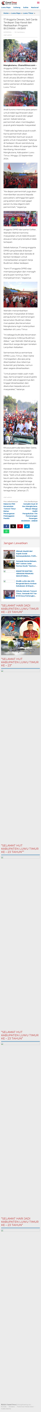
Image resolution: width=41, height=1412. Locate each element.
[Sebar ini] (6, 526)
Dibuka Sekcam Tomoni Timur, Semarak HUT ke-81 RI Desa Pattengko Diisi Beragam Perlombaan (26, 596)
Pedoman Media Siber (25, 1407)
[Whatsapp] (6, 531)
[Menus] (38, 2)
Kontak (3, 1407)
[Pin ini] (20, 526)
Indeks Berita (6, 1409)
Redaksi (12, 1407)
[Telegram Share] (27, 526)
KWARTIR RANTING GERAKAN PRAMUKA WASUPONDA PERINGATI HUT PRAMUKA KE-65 (24, 576)
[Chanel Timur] (9, 3)
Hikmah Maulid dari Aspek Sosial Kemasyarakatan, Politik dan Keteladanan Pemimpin (26, 556)
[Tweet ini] (13, 526)
